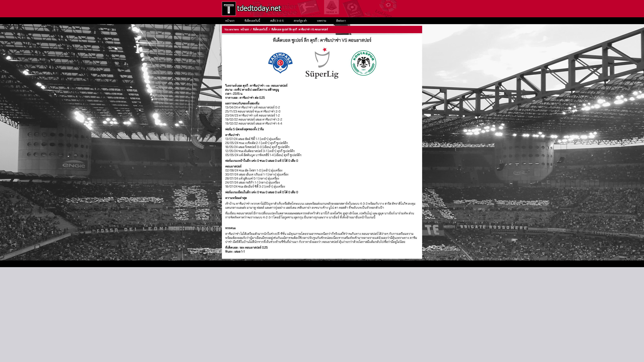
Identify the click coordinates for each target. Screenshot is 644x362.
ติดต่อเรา (341, 20)
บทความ (321, 20)
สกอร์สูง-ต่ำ (300, 20)
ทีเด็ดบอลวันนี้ (252, 20)
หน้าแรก (229, 20)
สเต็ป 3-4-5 (277, 20)
